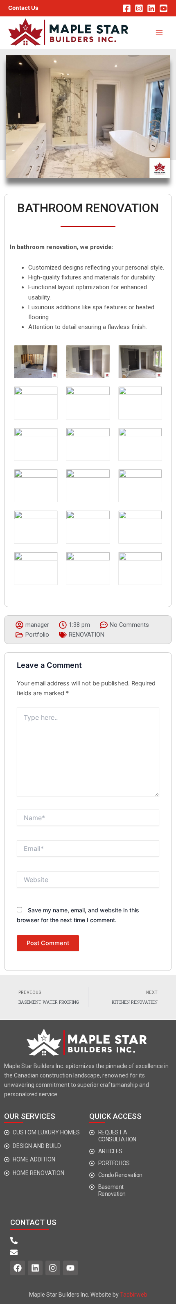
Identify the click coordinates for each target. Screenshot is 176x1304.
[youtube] (163, 8)
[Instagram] (139, 8)
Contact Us (23, 8)
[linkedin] (151, 8)
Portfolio (37, 634)
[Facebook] (126, 8)
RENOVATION (86, 634)
